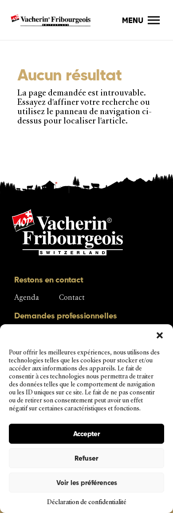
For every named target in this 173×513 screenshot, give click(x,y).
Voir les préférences (86, 482)
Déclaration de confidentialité (86, 502)
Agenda (26, 297)
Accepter (86, 433)
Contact (72, 297)
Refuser (86, 458)
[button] (159, 335)
